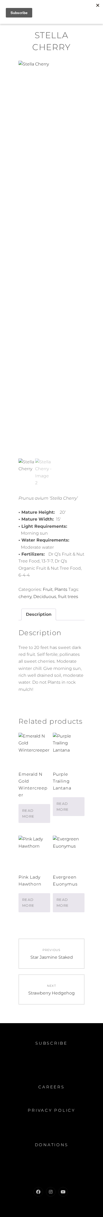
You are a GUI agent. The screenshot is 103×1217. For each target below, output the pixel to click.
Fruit (48, 589)
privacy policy (51, 1110)
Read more (28, 813)
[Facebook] (38, 1192)
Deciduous (44, 596)
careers (51, 1086)
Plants (60, 589)
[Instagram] (50, 1192)
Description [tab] (39, 614)
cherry (24, 596)
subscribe (51, 1043)
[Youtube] (63, 1192)
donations (51, 1144)
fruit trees (68, 596)
